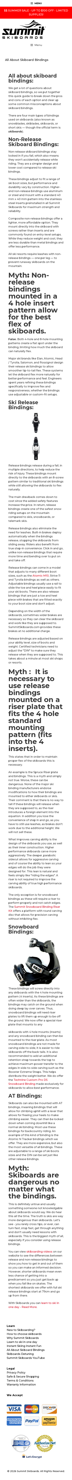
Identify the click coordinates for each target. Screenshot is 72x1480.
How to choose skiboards (24, 1334)
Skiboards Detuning (20, 1354)
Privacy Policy (16, 1372)
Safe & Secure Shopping (23, 1376)
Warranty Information (21, 1384)
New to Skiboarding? (21, 1330)
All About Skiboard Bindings (26, 1350)
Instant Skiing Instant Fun (24, 1346)
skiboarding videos (39, 1251)
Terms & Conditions (20, 1380)
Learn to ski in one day (22, 1342)
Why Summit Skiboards (23, 1338)
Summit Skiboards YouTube (26, 1358)
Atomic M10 (40, 575)
